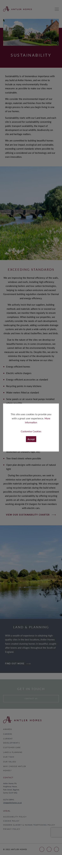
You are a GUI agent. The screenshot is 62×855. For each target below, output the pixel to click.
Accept (31, 439)
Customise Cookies (31, 431)
